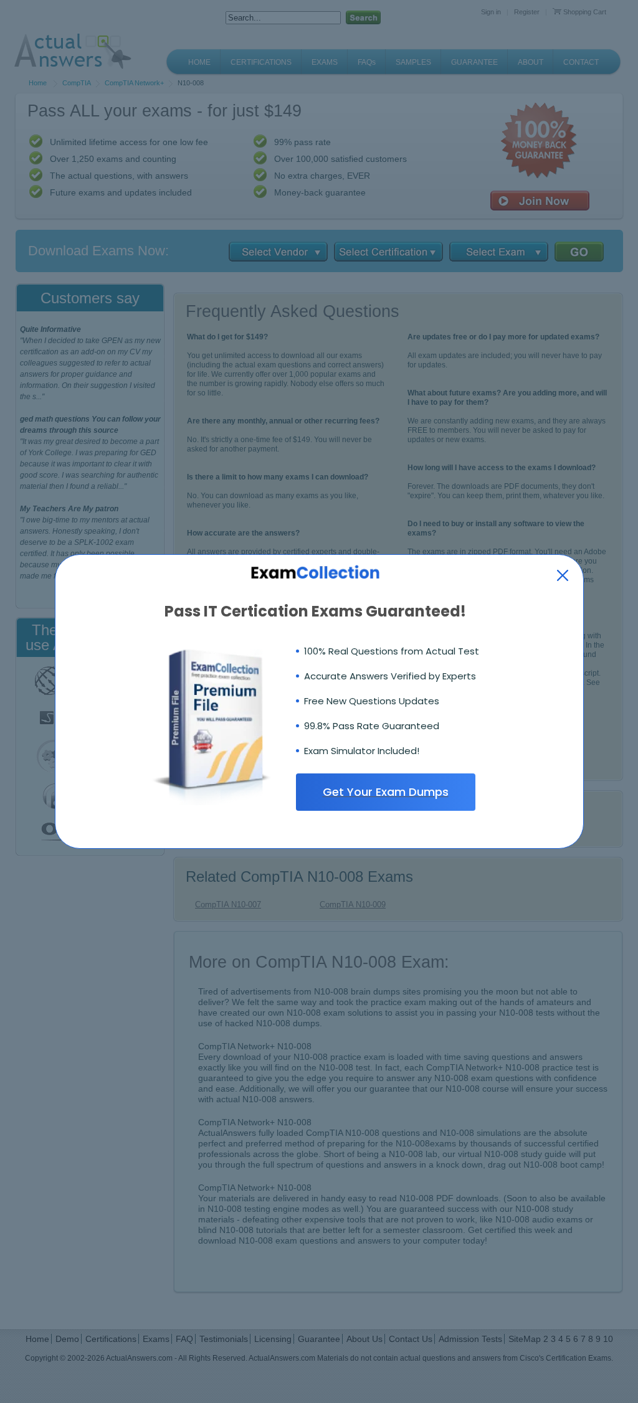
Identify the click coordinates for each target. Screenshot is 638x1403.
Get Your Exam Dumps (386, 792)
